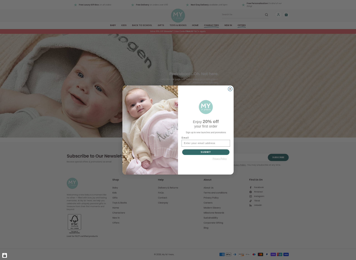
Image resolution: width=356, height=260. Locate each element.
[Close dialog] (230, 89)
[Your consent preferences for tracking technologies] (4, 255)
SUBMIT (206, 152)
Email (185, 138)
